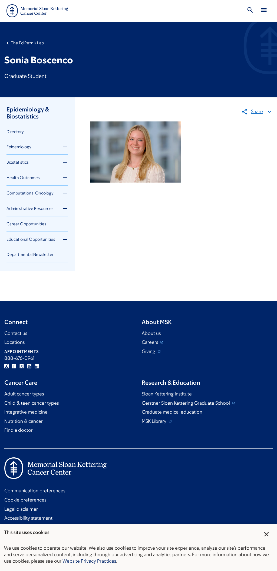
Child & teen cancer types (31, 403)
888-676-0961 (19, 358)
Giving (149, 351)
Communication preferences (34, 490)
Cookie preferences (25, 500)
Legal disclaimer (21, 509)
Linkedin (37, 366)
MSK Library (154, 421)
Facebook (14, 366)
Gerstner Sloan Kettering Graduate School (186, 403)
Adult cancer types (24, 394)
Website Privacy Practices (89, 561)
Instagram (6, 366)
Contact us (15, 333)
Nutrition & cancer (23, 421)
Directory (15, 131)
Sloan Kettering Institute (167, 394)
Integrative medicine (26, 412)
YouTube (29, 366)
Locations (14, 342)
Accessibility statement (28, 518)
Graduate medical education (172, 412)
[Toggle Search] (250, 10)
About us (151, 333)
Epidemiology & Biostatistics (27, 113)
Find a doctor (18, 430)
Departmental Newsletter (30, 254)
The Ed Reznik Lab (27, 43)
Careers (150, 342)
